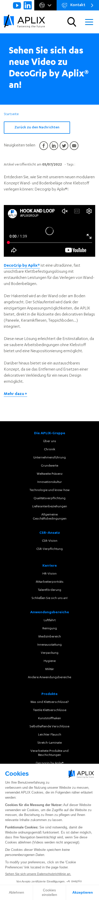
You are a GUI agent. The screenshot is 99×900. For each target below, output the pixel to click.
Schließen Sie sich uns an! (50, 598)
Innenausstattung (49, 645)
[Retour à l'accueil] (24, 22)
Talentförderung (49, 590)
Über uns (49, 441)
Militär (49, 669)
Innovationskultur (49, 482)
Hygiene (50, 661)
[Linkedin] (28, 5)
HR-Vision (49, 574)
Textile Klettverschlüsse (49, 710)
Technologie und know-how (49, 490)
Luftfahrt (50, 620)
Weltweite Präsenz (49, 474)
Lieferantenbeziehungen (49, 506)
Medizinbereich (49, 636)
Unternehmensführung (49, 457)
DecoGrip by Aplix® (22, 266)
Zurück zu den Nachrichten (36, 128)
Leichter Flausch (49, 735)
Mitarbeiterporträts (49, 582)
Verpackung (49, 653)
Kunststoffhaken (49, 718)
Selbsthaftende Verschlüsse (49, 726)
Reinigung (49, 628)
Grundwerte (49, 466)
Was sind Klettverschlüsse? (49, 702)
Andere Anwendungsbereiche (49, 677)
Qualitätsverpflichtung (49, 498)
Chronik (49, 449)
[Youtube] (17, 5)
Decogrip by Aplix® (49, 763)
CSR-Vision (49, 541)
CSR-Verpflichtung (49, 549)
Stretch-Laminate (50, 743)
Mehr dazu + (15, 394)
